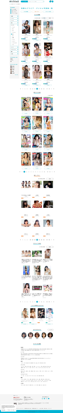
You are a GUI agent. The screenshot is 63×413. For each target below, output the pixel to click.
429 (32, 239)
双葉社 (38, 350)
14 (32, 88)
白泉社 (33, 350)
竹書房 (25, 350)
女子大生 (47, 379)
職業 (11, 51)
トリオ (27, 375)
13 (30, 88)
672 (49, 301)
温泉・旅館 (41, 375)
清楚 (23, 372)
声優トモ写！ (23, 359)
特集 (11, 61)
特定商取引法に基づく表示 (27, 408)
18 (41, 88)
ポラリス (26, 359)
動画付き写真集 (34, 358)
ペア (22, 375)
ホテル (36, 375)
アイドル (29, 379)
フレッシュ (13, 39)
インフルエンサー (47, 380)
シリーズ (12, 20)
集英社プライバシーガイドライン (19, 408)
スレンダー (24, 366)
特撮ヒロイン (24, 381)
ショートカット (14, 32)
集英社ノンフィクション (31, 354)
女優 (34, 379)
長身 (49, 366)
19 (43, 88)
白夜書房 (35, 350)
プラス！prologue (29, 358)
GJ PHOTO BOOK (36, 353)
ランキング (11, 60)
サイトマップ (49, 408)
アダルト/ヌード (45, 381)
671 (47, 301)
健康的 (13, 37)
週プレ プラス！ (37, 11)
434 (43, 239)
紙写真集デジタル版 (24, 358)
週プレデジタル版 (14, 10)
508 (49, 239)
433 (41, 239)
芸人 (35, 381)
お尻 (12, 30)
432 (39, 239)
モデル (38, 379)
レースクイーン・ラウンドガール (27, 380)
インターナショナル (42, 367)
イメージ (12, 47)
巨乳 (29, 366)
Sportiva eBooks (37, 354)
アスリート (39, 381)
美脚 (45, 366)
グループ (31, 375)
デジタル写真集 (14, 9)
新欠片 (31, 350)
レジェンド (30, 381)
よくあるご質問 (41, 408)
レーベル (12, 18)
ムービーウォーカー (42, 350)
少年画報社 (22, 350)
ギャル (13, 44)
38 (49, 88)
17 (39, 88)
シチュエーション (13, 49)
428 (30, 239)
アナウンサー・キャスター (38, 380)
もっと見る (50, 329)
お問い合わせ (45, 408)
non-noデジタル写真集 (49, 353)
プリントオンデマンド (47, 358)
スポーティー (35, 367)
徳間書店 (28, 350)
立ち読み (26, 40)
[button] (52, 313)
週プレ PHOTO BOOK (24, 353)
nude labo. (29, 359)
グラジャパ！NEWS (14, 13)
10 (44, 171)
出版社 (12, 16)
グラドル (23, 379)
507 (47, 239)
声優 (43, 379)
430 (34, 239)
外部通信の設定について (35, 408)
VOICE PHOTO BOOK (40, 358)
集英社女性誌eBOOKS (24, 354)
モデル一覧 (16, 74)
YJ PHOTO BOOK (30, 353)
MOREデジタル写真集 (42, 353)
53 (47, 171)
